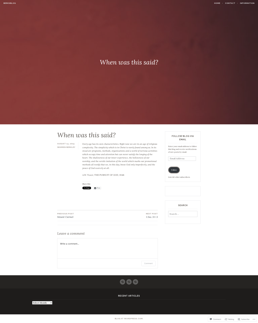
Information (247, 3)
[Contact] (129, 281)
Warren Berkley (66, 147)
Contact (230, 3)
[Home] (122, 281)
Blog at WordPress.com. (129, 319)
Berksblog (9, 3)
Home (217, 3)
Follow (174, 170)
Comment (148, 263)
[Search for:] (183, 214)
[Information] (135, 281)
